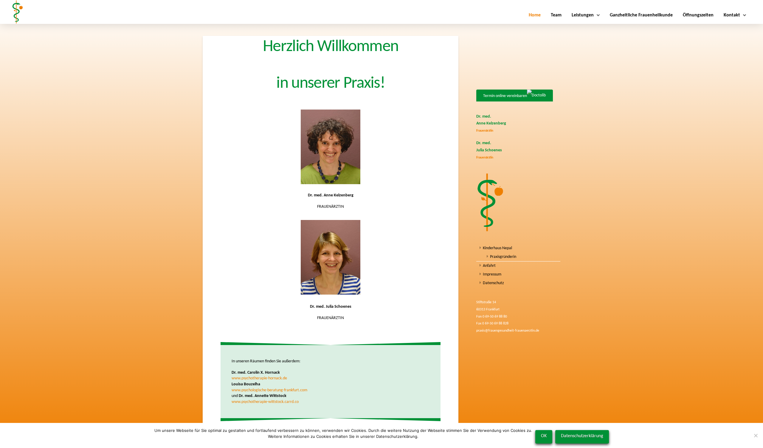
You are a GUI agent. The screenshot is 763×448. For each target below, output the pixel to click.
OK (544, 436)
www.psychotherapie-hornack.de (259, 378)
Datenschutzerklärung (582, 436)
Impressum (492, 274)
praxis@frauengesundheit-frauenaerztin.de (507, 330)
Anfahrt (489, 266)
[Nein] (756, 435)
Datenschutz (493, 283)
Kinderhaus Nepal (497, 248)
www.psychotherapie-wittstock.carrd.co (265, 402)
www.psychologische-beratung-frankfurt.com (269, 390)
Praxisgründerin (503, 257)
